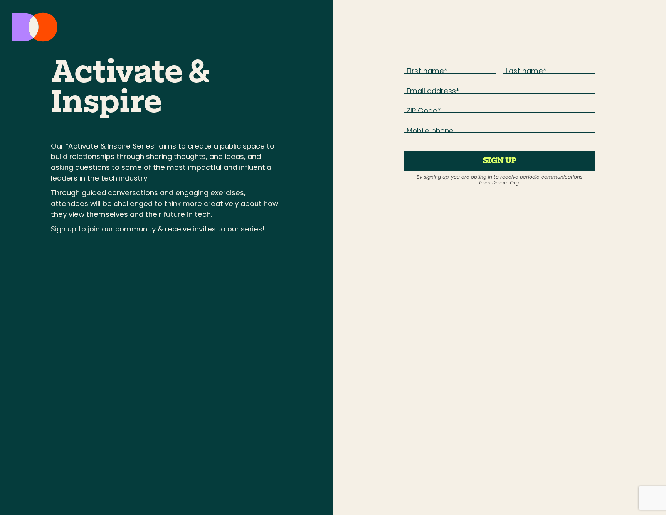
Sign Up (499, 161)
